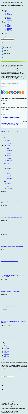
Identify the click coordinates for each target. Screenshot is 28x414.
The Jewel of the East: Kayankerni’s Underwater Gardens (11, 231)
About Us (6, 33)
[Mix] (20, 92)
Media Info (9, 17)
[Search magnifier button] (2, 42)
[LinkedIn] (12, 92)
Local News (6, 22)
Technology (9, 20)
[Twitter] (4, 92)
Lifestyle (6, 346)
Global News (7, 11)
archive (5, 36)
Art (4, 347)
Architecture (6, 354)
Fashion (5, 352)
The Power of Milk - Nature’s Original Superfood (9, 261)
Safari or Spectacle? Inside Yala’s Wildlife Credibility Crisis (11, 217)
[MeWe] (17, 92)
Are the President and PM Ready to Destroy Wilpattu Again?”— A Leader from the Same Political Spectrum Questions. (14, 306)
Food (5, 350)
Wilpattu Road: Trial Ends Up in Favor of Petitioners (10, 291)
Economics (9, 14)
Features (9, 16)
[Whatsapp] (7, 92)
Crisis (8, 13)
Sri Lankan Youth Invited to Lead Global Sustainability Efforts (12, 246)
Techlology (6, 351)
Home (5, 10)
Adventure (6, 348)
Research (9, 18)
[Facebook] (2, 92)
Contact (5, 34)
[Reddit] (9, 92)
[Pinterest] (15, 92)
